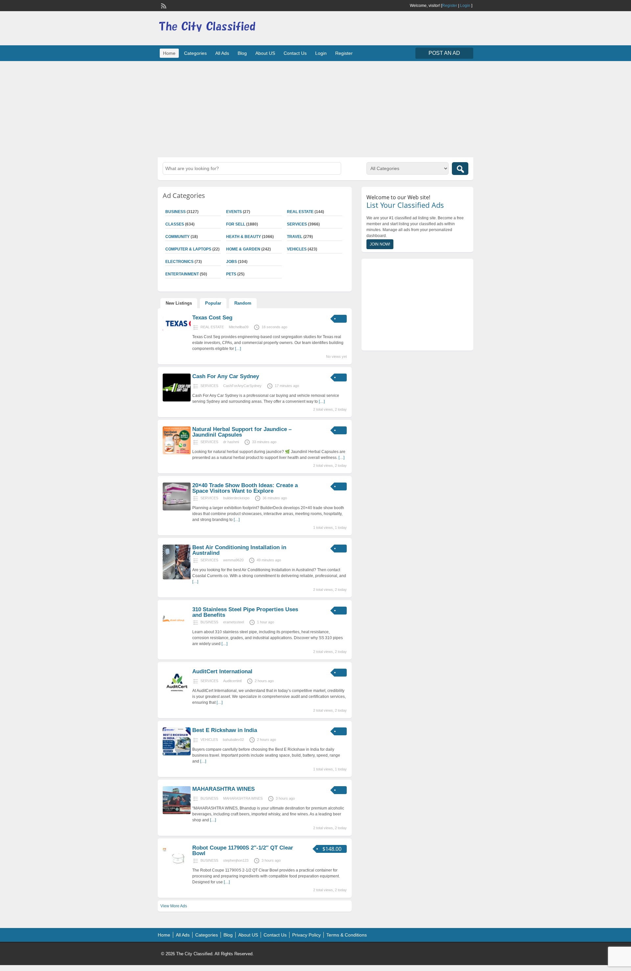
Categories (195, 53)
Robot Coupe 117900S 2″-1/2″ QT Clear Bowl (242, 850)
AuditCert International (222, 671)
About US (265, 53)
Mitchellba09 (238, 327)
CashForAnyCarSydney (242, 386)
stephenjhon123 (235, 860)
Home (169, 53)
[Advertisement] (315, 108)
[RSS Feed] (163, 5)
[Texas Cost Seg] (177, 331)
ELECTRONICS (179, 261)
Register (449, 5)
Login (465, 5)
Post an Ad (444, 53)
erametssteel (233, 622)
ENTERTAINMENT (182, 274)
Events (234, 211)
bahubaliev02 (233, 740)
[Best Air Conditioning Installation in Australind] (177, 578)
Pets (231, 274)
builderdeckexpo (236, 498)
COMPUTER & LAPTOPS (188, 249)
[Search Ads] (460, 168)
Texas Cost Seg (212, 317)
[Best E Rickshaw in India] (177, 754)
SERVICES (297, 224)
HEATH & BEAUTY (243, 236)
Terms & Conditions (346, 935)
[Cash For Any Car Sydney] (177, 400)
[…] (238, 348)
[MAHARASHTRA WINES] (177, 812)
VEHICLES (297, 249)
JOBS (231, 261)
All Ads (222, 53)
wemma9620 (233, 560)
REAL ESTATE (300, 211)
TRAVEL (294, 236)
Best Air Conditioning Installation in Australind (239, 550)
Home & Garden (243, 249)
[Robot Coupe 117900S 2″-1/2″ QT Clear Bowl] (177, 871)
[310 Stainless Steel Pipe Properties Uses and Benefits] (177, 633)
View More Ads (173, 906)
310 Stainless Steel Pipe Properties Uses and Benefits (245, 612)
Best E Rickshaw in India (224, 730)
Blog (242, 53)
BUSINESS (175, 211)
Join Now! (380, 244)
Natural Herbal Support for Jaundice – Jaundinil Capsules (242, 432)
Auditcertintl (232, 681)
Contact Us (295, 53)
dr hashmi (231, 442)
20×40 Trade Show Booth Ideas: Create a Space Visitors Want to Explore (245, 488)
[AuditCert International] (177, 695)
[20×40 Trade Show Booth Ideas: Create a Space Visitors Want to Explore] (177, 509)
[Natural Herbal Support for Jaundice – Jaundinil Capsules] (177, 453)
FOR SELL (235, 224)
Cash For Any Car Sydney (225, 376)
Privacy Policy (306, 935)
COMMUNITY (177, 236)
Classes (174, 224)
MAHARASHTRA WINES (223, 789)
